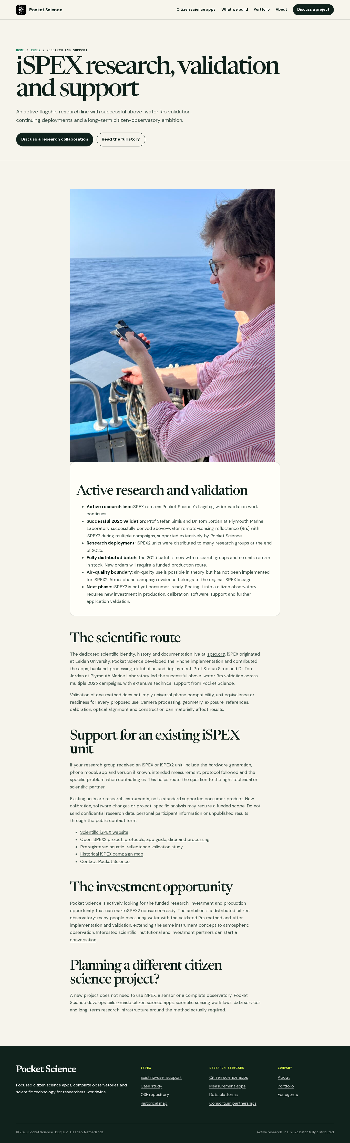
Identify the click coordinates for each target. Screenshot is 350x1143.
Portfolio (262, 9)
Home (20, 50)
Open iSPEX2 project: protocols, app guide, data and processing (145, 839)
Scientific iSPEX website (104, 832)
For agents (288, 1094)
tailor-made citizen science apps (140, 1002)
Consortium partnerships (232, 1103)
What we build (234, 9)
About (281, 9)
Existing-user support (161, 1077)
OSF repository (155, 1094)
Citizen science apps (196, 9)
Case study (151, 1086)
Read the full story (121, 139)
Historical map (154, 1103)
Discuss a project (313, 9)
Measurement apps (227, 1086)
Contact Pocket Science (105, 861)
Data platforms (223, 1094)
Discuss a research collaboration (54, 139)
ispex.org (216, 654)
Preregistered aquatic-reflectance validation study (131, 847)
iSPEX (35, 50)
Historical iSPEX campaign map (111, 854)
